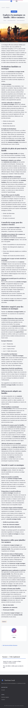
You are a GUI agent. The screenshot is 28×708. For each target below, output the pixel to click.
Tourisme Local (9, 680)
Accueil (3, 7)
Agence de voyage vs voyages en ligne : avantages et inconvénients (12, 662)
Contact (3, 699)
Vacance (7, 7)
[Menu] (16, 1)
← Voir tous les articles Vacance (9, 645)
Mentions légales (5, 697)
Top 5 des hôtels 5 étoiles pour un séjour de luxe (13, 666)
